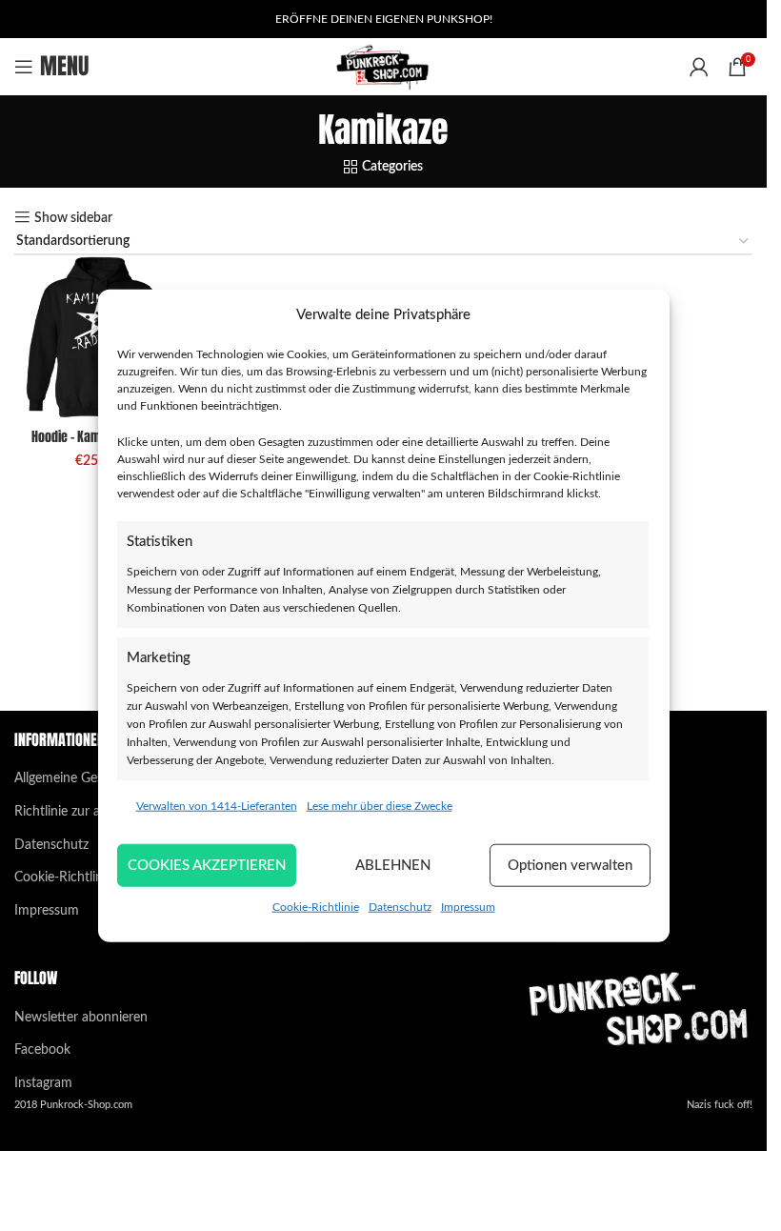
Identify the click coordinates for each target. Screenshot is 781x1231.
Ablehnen (393, 865)
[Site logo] (383, 66)
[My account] (699, 67)
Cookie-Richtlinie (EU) (77, 877)
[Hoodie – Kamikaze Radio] (95, 336)
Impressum (468, 907)
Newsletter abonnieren (81, 1017)
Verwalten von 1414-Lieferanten (216, 806)
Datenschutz (400, 907)
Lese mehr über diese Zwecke (379, 806)
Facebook (42, 1050)
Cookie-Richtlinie (315, 907)
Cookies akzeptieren (207, 865)
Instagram (43, 1083)
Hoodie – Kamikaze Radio (96, 437)
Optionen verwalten (570, 865)
